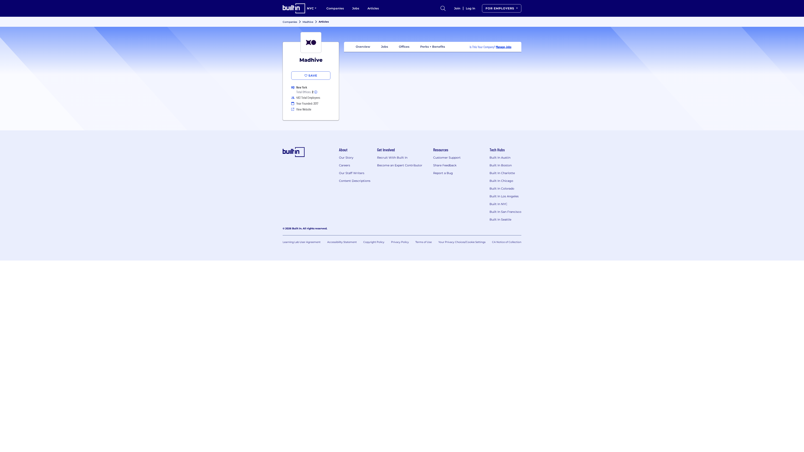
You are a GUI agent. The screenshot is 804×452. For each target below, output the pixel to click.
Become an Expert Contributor (399, 165)
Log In (470, 8)
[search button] (443, 8)
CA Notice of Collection (506, 242)
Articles (373, 8)
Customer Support (447, 157)
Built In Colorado (502, 188)
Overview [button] (363, 47)
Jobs (355, 8)
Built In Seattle (500, 219)
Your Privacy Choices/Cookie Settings (462, 242)
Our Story (346, 157)
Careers (344, 165)
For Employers (500, 8)
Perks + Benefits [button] (432, 47)
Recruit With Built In (392, 157)
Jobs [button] (384, 47)
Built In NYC (498, 204)
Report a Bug (443, 173)
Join (457, 8)
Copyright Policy (373, 242)
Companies (335, 8)
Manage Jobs (503, 47)
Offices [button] (404, 47)
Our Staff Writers (351, 173)
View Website (303, 109)
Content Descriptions (354, 181)
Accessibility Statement (342, 242)
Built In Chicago (501, 181)
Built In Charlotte (502, 173)
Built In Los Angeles (504, 196)
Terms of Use (423, 242)
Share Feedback (444, 165)
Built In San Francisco (505, 212)
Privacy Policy (400, 242)
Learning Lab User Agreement (302, 242)
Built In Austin (500, 157)
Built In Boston (501, 165)
